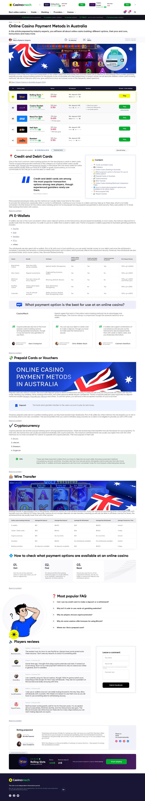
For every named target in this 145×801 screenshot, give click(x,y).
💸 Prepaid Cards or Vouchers (104, 176)
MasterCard (24, 165)
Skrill (14, 233)
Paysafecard (35, 396)
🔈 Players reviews (100, 194)
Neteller (16, 237)
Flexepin (26, 396)
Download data (58, 150)
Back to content (15, 211)
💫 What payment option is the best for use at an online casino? (110, 173)
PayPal (15, 229)
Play (82, 4)
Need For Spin (36, 117)
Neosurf (44, 396)
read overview (125, 110)
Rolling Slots (55, 4)
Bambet (33, 139)
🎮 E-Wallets (98, 167)
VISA (17, 165)
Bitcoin (15, 439)
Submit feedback (116, 685)
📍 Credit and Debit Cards (103, 165)
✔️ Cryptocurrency (100, 178)
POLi (14, 241)
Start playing (116, 762)
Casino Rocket (36, 106)
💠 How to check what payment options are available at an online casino (109, 188)
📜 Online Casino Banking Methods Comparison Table (110, 184)
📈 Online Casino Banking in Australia (106, 170)
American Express (40, 165)
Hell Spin (34, 128)
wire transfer (28, 511)
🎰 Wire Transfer (99, 181)
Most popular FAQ (102, 191)
